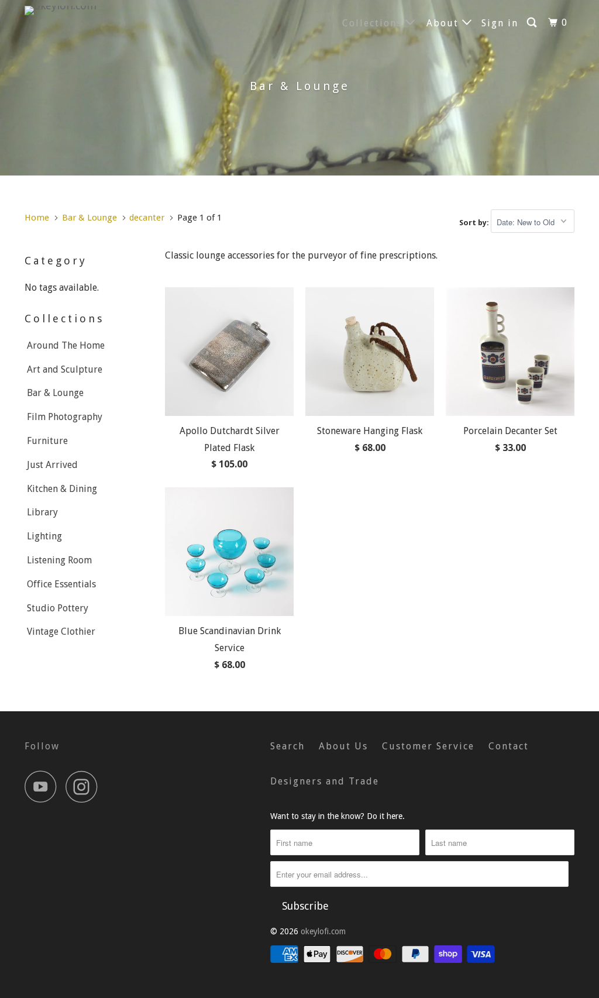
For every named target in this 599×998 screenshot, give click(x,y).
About (444, 23)
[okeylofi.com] (71, 10)
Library (42, 512)
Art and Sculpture (64, 369)
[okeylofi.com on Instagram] (85, 786)
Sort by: (475, 222)
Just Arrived (52, 464)
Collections (373, 23)
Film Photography (64, 416)
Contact (508, 746)
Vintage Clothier (61, 631)
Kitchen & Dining (62, 488)
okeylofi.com (323, 931)
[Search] (533, 23)
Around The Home (66, 345)
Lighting (44, 536)
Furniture (47, 440)
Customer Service (428, 746)
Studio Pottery (57, 608)
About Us (343, 746)
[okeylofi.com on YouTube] (44, 786)
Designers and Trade (324, 781)
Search (287, 746)
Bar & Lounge (55, 392)
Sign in (499, 23)
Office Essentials (61, 584)
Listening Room (59, 560)
